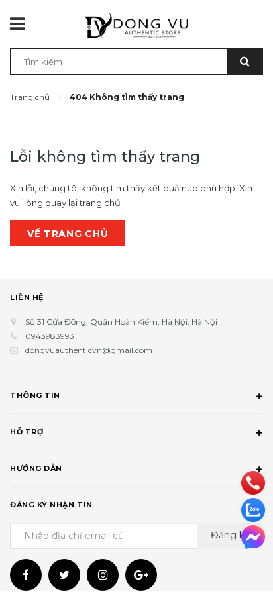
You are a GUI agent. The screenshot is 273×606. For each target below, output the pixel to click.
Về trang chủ (67, 234)
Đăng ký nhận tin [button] (51, 504)
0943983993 (49, 336)
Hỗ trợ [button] (26, 431)
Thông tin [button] (35, 395)
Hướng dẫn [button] (36, 468)
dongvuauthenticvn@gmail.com (88, 350)
